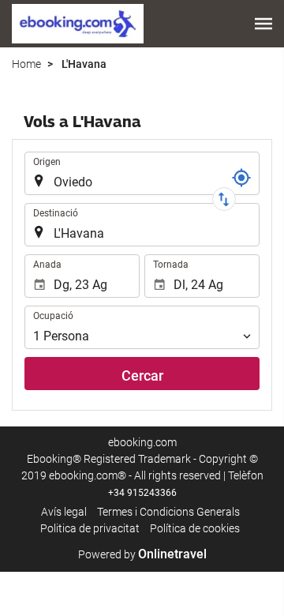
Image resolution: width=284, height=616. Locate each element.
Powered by (142, 554)
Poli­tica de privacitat (90, 528)
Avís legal (64, 511)
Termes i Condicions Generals (168, 511)
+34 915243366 (142, 492)
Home (26, 64)
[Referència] (241, 177)
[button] (263, 23)
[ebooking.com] (78, 23)
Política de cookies (195, 528)
